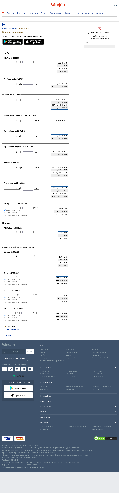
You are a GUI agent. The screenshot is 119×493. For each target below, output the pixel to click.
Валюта (10, 13)
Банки (44, 13)
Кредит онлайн (71, 358)
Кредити (34, 13)
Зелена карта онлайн (47, 426)
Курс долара (70, 349)
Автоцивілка (44, 429)
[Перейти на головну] (59, 5)
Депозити (22, 13)
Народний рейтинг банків (100, 358)
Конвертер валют (46, 358)
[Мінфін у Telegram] (10, 369)
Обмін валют (44, 386)
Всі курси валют (13, 329)
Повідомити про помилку (15, 358)
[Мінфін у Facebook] (4, 369)
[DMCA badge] (105, 438)
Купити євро (70, 389)
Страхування (56, 13)
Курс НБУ (43, 352)
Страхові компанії (98, 429)
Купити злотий (96, 389)
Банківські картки (72, 352)
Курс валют (44, 349)
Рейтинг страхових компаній (101, 426)
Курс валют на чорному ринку (101, 386)
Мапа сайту (9, 335)
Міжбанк (43, 355)
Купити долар (44, 389)
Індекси (99, 13)
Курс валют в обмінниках (74, 386)
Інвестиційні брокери (99, 352)
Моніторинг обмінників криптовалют (52, 361)
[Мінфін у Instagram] (23, 369)
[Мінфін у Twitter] (17, 369)
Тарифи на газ (96, 355)
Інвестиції (70, 13)
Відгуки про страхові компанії (76, 426)
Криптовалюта (85, 13)
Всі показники (11, 25)
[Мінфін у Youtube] (30, 369)
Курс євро (95, 349)
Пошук (30, 352)
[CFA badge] (31, 438)
